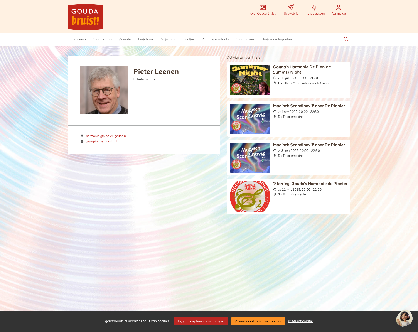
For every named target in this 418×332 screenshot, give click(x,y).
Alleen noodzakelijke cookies (258, 321)
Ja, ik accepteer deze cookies (200, 321)
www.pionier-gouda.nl (101, 141)
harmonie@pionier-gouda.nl (106, 136)
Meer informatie (300, 321)
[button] (78, 39)
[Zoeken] (346, 39)
